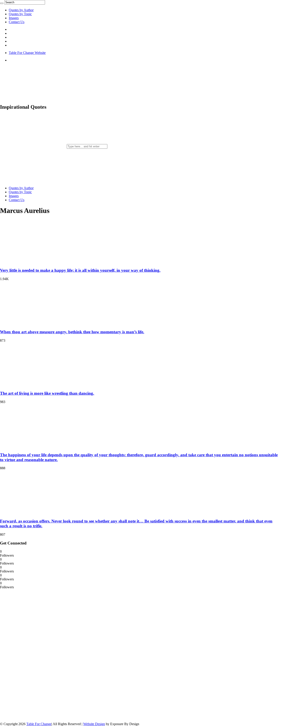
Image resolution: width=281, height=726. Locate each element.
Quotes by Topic (20, 14)
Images (14, 18)
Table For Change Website (27, 53)
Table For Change (38, 724)
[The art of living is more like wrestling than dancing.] (28, 385)
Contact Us (16, 22)
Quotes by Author (21, 10)
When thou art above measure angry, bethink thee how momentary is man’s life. (72, 332)
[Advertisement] (33, 655)
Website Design (94, 724)
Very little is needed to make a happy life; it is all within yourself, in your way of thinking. (80, 270)
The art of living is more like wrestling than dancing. (47, 393)
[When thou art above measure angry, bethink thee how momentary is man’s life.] (28, 323)
